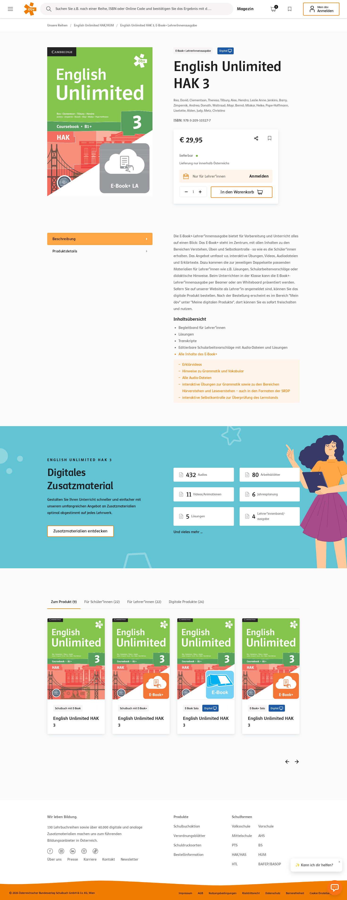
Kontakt (108, 859)
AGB (200, 893)
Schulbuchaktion (187, 826)
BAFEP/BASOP (269, 864)
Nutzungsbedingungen (223, 893)
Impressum (185, 893)
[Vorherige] (287, 761)
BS (260, 845)
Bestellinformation (188, 855)
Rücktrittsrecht (251, 893)
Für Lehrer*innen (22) (144, 602)
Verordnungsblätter (189, 836)
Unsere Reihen (57, 25)
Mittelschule (242, 836)
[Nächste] (256, 138)
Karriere (90, 859)
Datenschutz (272, 893)
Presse (72, 859)
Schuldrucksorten (187, 845)
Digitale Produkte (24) (186, 602)
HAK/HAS (239, 855)
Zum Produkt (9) (64, 602)
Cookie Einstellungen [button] (322, 893)
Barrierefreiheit (295, 893)
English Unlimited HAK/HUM (94, 25)
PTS (234, 845)
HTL (234, 864)
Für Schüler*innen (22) (102, 602)
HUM (262, 855)
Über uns (54, 859)
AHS (261, 836)
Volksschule (241, 826)
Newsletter (129, 859)
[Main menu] (10, 9)
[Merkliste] (289, 9)
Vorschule (266, 826)
